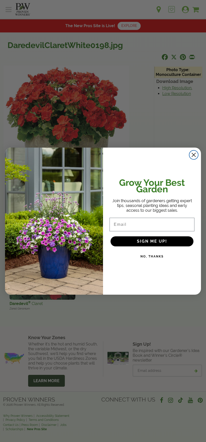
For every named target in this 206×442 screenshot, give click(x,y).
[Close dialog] (193, 155)
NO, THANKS (152, 256)
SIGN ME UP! (152, 241)
